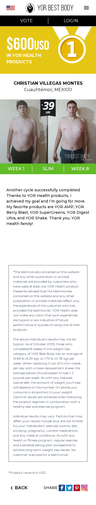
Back (21, 487)
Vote (26, 20)
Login (71, 20)
